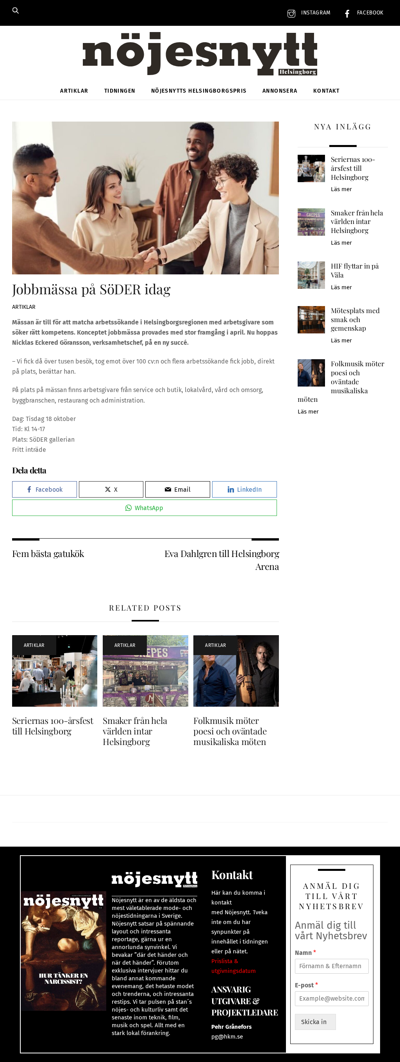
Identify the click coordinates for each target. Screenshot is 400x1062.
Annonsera (280, 91)
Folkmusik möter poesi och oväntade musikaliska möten (229, 731)
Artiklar (74, 91)
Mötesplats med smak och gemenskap (355, 319)
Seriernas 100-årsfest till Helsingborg (52, 726)
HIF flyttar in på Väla (355, 270)
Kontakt (326, 91)
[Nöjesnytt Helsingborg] (200, 62)
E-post (306, 985)
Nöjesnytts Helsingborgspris (199, 91)
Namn (305, 952)
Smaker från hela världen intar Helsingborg (135, 731)
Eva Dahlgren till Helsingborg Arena (221, 559)
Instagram (315, 12)
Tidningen (120, 91)
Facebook (369, 12)
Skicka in (315, 1022)
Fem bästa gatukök (48, 553)
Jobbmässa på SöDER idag (91, 288)
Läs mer (341, 189)
